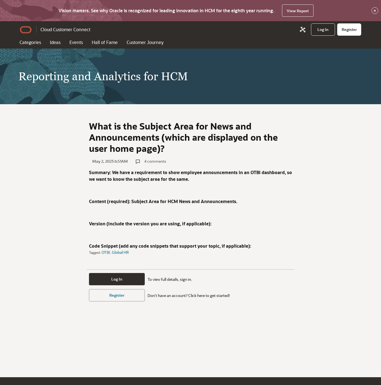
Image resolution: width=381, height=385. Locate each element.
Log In (116, 279)
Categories (30, 42)
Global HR (120, 252)
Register (116, 295)
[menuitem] (323, 29)
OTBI (106, 252)
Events (76, 42)
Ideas (55, 42)
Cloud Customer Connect (65, 29)
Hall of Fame (105, 42)
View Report (298, 10)
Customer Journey (145, 42)
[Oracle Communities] (302, 29)
